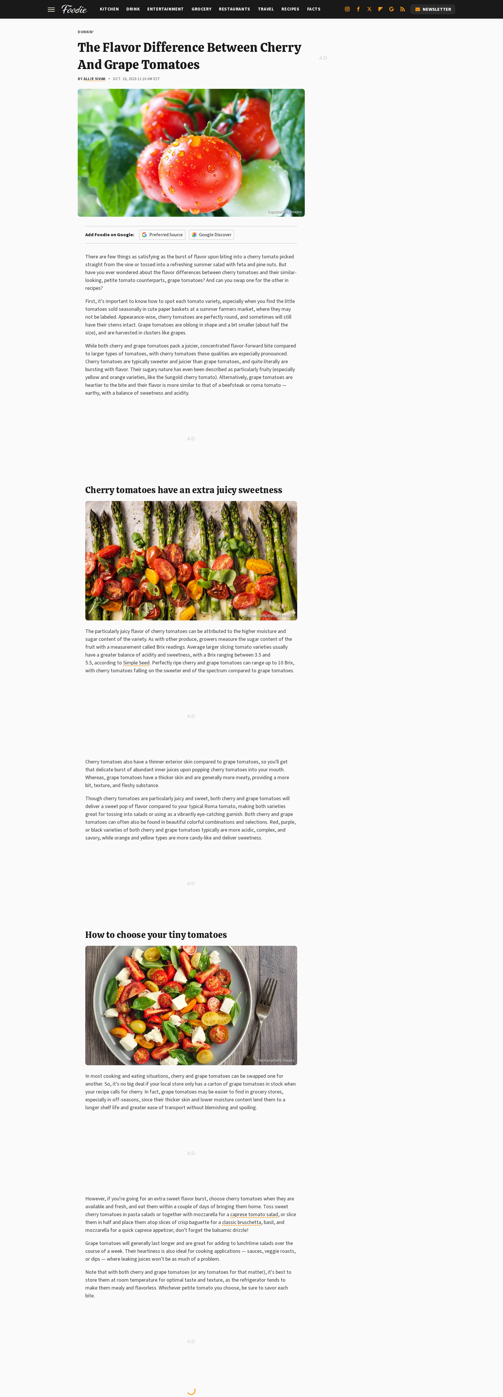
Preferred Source (166, 235)
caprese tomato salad (254, 1214)
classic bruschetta (241, 1222)
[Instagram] (347, 11)
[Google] (391, 11)
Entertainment (165, 9)
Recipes (290, 9)
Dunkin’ (86, 32)
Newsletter (437, 9)
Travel (266, 9)
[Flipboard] (380, 11)
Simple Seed (136, 662)
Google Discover (215, 235)
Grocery (201, 9)
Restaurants (234, 9)
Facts (314, 9)
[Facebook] (358, 11)
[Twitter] (369, 11)
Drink (133, 9)
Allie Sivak (95, 79)
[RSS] (402, 11)
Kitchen (109, 9)
